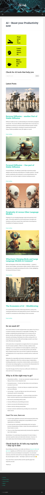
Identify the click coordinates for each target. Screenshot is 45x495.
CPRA (4, 485)
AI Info (22, 5)
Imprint (4, 477)
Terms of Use (6, 481)
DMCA (4, 483)
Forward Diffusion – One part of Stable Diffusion (20, 166)
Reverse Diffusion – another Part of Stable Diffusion (21, 117)
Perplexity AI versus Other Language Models (22, 213)
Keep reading (9, 134)
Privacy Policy (6, 479)
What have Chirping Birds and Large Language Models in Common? (22, 260)
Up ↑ (42, 492)
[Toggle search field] (42, 14)
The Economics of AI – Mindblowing (22, 306)
